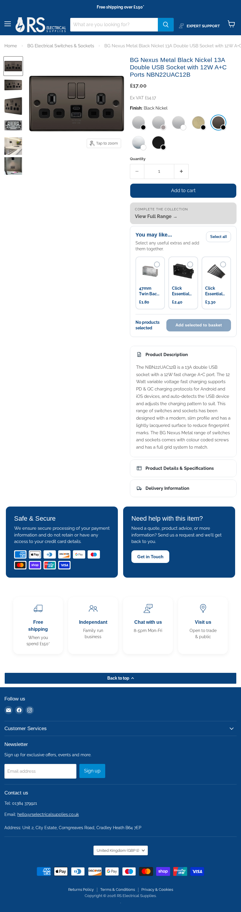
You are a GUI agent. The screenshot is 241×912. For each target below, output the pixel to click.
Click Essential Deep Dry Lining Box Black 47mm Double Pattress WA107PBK (183, 291)
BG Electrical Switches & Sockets (60, 45)
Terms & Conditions (117, 889)
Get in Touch (150, 556)
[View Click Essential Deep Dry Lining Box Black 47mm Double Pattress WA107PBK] (183, 271)
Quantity (137, 159)
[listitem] (138, 122)
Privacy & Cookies (157, 889)
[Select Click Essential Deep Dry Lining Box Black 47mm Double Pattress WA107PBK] (190, 264)
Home (10, 45)
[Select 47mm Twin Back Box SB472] (157, 264)
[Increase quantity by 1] (181, 171)
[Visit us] (203, 625)
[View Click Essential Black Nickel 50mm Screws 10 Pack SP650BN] (216, 271)
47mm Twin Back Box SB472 (149, 291)
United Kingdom (118, 850)
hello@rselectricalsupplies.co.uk (48, 814)
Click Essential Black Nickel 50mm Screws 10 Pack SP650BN (215, 291)
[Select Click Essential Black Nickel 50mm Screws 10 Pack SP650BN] (223, 264)
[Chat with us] (148, 625)
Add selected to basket (198, 325)
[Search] (166, 24)
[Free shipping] (38, 625)
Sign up (92, 771)
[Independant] (93, 625)
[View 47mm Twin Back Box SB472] (150, 271)
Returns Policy (81, 889)
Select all (218, 236)
